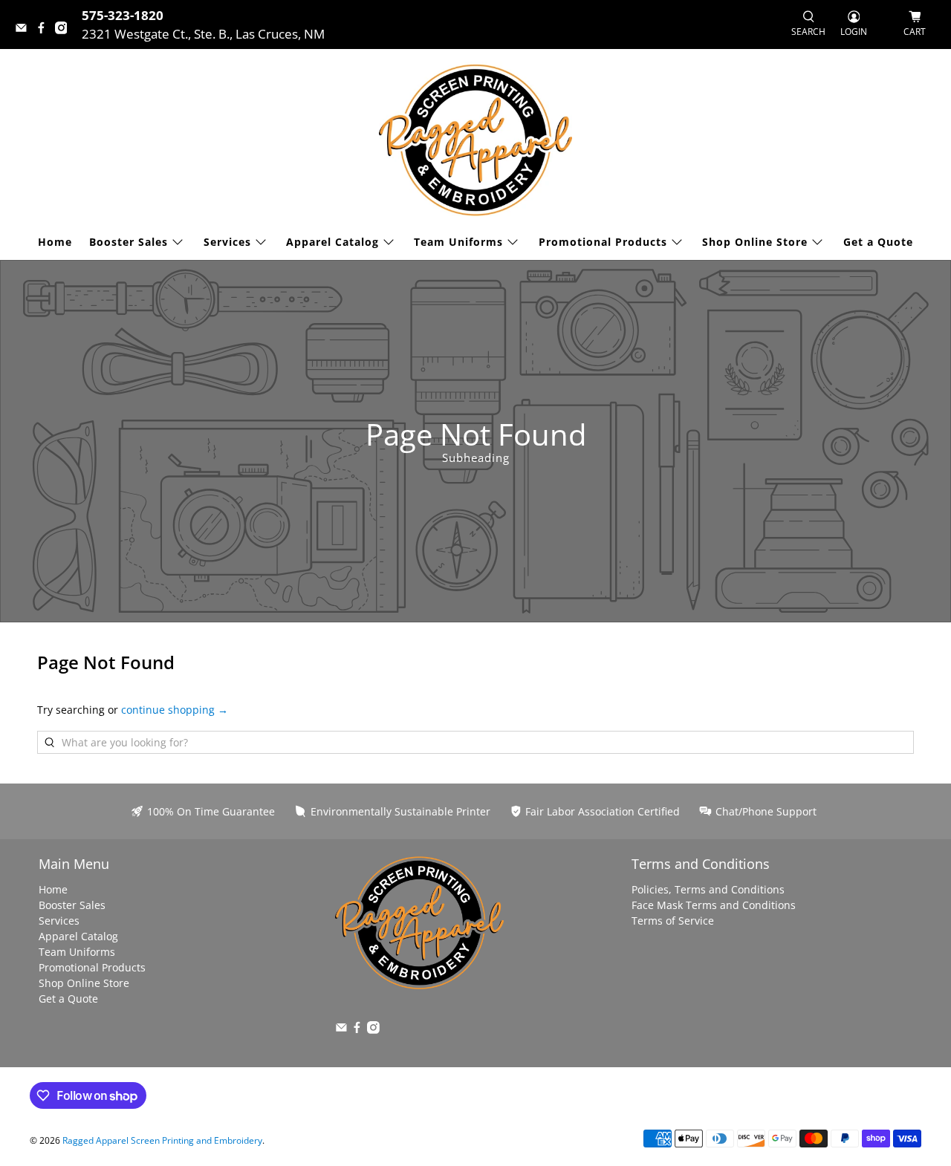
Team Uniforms (458, 242)
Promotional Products (603, 242)
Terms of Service (673, 920)
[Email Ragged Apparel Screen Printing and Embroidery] (25, 29)
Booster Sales (128, 242)
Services (227, 242)
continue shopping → (174, 710)
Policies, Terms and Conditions (708, 889)
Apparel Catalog (332, 242)
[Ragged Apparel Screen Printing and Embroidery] (475, 140)
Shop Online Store (755, 242)
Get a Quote (878, 242)
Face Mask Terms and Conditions (714, 905)
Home (55, 242)
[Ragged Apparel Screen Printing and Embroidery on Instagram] (65, 29)
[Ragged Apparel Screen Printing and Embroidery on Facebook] (45, 29)
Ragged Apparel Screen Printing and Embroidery (162, 1140)
